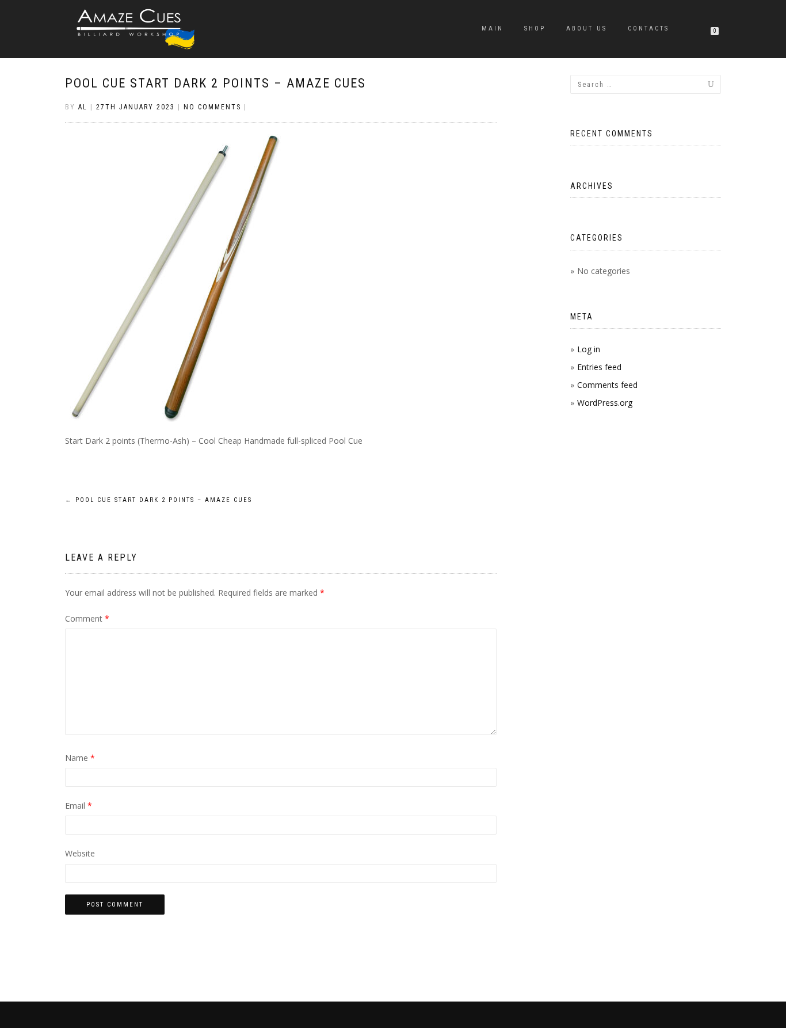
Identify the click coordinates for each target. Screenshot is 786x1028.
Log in (588, 349)
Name (80, 757)
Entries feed (599, 366)
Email (78, 805)
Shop (534, 28)
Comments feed (607, 384)
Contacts (648, 28)
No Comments (212, 107)
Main (492, 28)
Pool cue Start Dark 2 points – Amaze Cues (215, 83)
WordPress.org (604, 402)
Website (80, 853)
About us (586, 28)
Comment (87, 618)
